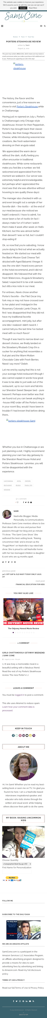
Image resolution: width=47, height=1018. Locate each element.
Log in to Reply (39, 653)
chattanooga (8, 481)
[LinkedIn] (23, 735)
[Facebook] (13, 735)
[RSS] (33, 735)
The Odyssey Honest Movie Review (23, 628)
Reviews (15, 37)
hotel (19, 481)
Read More (33, 8)
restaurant (8, 485)
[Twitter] (16, 735)
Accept (23, 8)
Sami (27, 45)
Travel (23, 37)
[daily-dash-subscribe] (23, 930)
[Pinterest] (20, 735)
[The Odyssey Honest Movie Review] (23, 611)
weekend (7, 489)
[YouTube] (27, 735)
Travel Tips (31, 37)
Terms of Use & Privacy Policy (29, 988)
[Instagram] (30, 735)
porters (28, 481)
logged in (19, 695)
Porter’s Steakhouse (27, 106)
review (18, 485)
